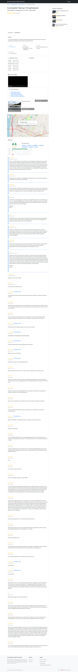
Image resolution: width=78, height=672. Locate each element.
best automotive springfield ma (17, 96)
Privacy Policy (43, 661)
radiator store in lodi (15, 92)
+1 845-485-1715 (12, 46)
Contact (30, 661)
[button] (37, 121)
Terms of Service (43, 659)
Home (8, 4)
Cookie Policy (42, 663)
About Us (31, 659)
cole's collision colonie (15, 93)
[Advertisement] (28, 23)
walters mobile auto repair (16, 94)
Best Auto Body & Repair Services (16, 1)
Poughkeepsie (14, 4)
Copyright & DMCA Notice (45, 665)
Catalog (68, 1)
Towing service (21, 4)
